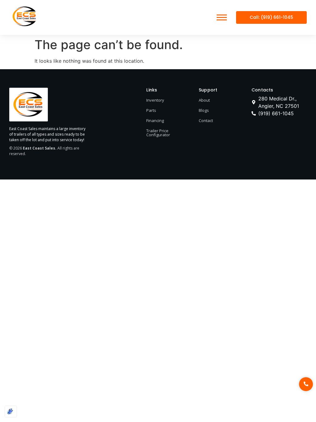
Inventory (155, 100)
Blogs (204, 110)
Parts (151, 110)
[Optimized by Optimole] (11, 411)
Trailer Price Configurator (158, 132)
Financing (155, 120)
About (204, 100)
